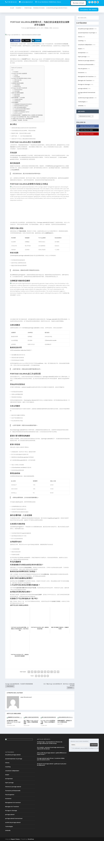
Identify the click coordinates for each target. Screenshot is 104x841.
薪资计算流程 (17, 94)
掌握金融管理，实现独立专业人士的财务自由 (65, 721)
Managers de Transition (85, 80)
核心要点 (16, 71)
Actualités (18, 8)
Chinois (46, 28)
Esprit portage (82, 56)
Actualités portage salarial (85, 28)
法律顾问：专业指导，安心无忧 (20, 120)
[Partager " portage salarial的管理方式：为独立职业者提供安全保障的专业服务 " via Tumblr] (38, 671)
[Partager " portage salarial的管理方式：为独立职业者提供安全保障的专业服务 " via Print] (58, 671)
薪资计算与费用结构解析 (18, 93)
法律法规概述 (17, 84)
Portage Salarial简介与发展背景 (19, 73)
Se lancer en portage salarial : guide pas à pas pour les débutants (51, 764)
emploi (80, 48)
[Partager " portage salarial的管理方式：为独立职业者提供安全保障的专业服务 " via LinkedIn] (45, 671)
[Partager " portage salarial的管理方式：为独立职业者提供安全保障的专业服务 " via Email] (54, 671)
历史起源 (16, 75)
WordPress (31, 839)
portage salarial (82, 88)
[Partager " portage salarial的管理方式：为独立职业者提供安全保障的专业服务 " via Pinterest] (41, 671)
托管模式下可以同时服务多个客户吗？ (22, 111)
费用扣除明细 (17, 96)
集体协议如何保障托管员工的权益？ (21, 105)
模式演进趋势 (17, 76)
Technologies (82, 101)
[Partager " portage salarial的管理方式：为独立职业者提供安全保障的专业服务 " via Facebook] (28, 671)
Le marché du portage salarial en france (56, 8)
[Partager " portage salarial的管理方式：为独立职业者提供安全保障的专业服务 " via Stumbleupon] (51, 671)
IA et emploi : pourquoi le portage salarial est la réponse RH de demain (50, 748)
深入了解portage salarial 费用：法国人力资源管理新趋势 (31, 722)
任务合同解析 (17, 91)
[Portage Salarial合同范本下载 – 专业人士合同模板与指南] (48, 717)
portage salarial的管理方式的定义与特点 (21, 78)
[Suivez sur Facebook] (89, 2)
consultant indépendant (85, 44)
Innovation (81, 72)
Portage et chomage (84, 84)
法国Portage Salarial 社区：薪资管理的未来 (23, 118)
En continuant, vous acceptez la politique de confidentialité (87, 748)
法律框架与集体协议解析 (18, 83)
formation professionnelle (85, 64)
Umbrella (80, 105)
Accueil (12, 8)
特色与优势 (16, 81)
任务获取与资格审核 (18, 99)
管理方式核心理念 (18, 80)
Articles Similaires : (18, 113)
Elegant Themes (15, 839)
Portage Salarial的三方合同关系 (19, 88)
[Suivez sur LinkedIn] (95, 2)
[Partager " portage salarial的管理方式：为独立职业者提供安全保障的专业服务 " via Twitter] (32, 671)
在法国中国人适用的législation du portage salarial (13, 722)
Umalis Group (27, 8)
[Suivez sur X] (92, 2)
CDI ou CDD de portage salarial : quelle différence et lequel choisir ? (51, 753)
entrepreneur (82, 52)
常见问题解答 (15, 102)
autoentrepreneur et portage (86, 32)
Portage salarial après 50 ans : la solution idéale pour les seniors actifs (50, 758)
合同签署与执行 (17, 100)
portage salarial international (86, 92)
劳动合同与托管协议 (18, 89)
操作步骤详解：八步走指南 (18, 97)
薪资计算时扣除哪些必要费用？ (20, 107)
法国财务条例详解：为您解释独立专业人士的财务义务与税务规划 (27, 115)
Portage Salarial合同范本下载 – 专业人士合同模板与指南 (25, 117)
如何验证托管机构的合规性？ (20, 110)
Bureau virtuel (78, 3)
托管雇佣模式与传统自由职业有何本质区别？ (23, 104)
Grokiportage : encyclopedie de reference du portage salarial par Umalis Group (49, 742)
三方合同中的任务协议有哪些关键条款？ (22, 108)
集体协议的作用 (17, 86)
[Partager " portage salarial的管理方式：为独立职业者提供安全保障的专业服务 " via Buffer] (48, 671)
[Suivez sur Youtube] (98, 2)
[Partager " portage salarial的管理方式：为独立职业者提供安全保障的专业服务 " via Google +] (35, 671)
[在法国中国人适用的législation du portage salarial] (14, 717)
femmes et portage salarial (86, 60)
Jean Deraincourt (31, 28)
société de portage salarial (85, 97)
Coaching (80, 40)
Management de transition (86, 76)
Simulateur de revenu (39, 8)
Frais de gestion (82, 68)
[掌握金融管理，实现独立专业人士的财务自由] (65, 717)
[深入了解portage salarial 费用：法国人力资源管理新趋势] (31, 717)
